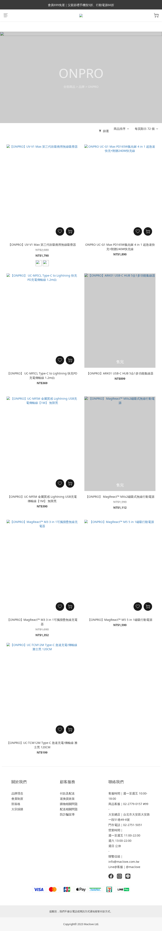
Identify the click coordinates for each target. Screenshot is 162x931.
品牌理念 (17, 793)
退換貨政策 (67, 799)
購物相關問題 (69, 804)
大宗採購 (17, 809)
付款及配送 (67, 793)
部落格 (15, 804)
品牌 (82, 87)
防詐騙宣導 (67, 814)
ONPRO (93, 87)
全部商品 (69, 87)
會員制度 (17, 799)
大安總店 (114, 814)
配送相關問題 (69, 809)
